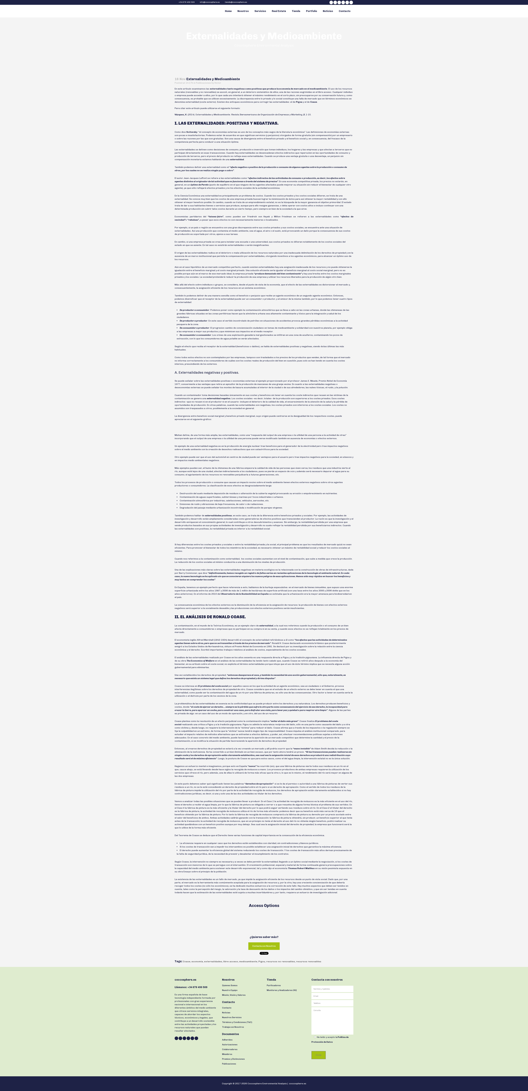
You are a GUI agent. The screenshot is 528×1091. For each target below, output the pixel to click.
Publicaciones (203, 83)
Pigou (261, 961)
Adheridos (227, 1040)
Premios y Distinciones (233, 1059)
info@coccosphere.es (210, 2)
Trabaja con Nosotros (233, 1027)
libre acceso (230, 961)
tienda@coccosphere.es (236, 2)
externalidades (213, 961)
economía (197, 961)
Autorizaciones (229, 1044)
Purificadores (274, 985)
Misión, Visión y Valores (234, 995)
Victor (217, 83)
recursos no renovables (280, 961)
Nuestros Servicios (232, 1017)
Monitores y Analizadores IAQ (282, 990)
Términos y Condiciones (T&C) (237, 1022)
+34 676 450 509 (186, 2)
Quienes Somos (229, 985)
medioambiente (248, 961)
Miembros (227, 1054)
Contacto (226, 1008)
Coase (186, 961)
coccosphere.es (297, 1083)
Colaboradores (229, 1049)
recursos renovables (308, 961)
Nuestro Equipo (229, 990)
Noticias (226, 1012)
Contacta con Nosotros (264, 946)
